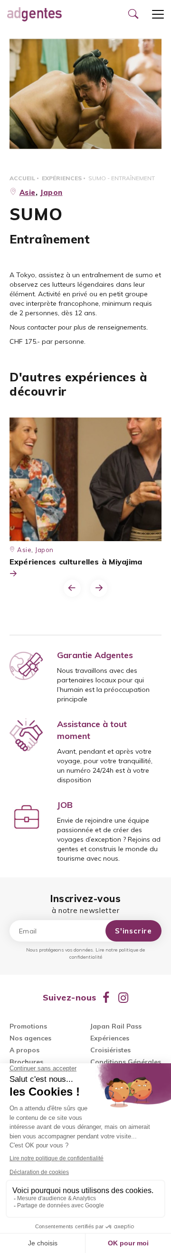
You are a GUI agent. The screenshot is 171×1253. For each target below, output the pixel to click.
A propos (24, 1050)
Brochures (26, 1062)
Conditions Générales (125, 1062)
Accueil (22, 178)
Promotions (28, 1026)
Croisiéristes (110, 1050)
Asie (27, 192)
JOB (65, 804)
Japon (51, 192)
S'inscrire (133, 930)
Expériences (62, 178)
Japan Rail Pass (116, 1026)
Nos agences (30, 1038)
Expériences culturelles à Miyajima (76, 561)
